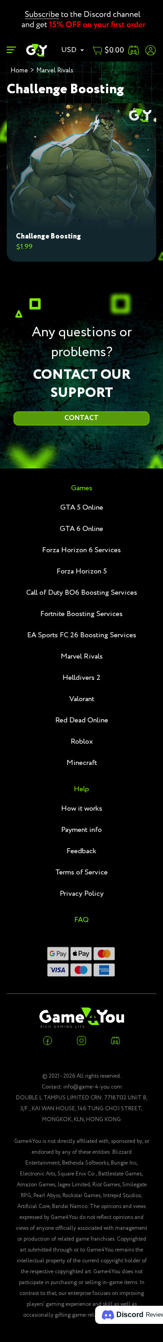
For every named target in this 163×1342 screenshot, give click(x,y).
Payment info (81, 830)
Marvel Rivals (54, 70)
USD (69, 50)
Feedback (81, 851)
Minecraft (82, 763)
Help (81, 789)
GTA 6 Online (81, 529)
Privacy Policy (82, 893)
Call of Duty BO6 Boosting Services (81, 592)
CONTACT (81, 418)
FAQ (81, 920)
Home (19, 70)
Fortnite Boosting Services (81, 614)
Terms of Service (81, 872)
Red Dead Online (81, 720)
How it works (81, 808)
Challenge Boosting (48, 236)
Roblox (82, 741)
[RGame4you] (37, 50)
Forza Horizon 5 (82, 571)
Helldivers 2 (81, 678)
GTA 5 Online (81, 507)
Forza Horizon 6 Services (81, 550)
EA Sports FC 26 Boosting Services (81, 635)
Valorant (81, 699)
